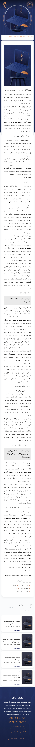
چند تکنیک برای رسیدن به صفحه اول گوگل (11, 676)
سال (27, 586)
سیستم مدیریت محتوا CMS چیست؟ (12, 658)
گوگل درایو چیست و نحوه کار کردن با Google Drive (11, 622)
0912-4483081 (17, 717)
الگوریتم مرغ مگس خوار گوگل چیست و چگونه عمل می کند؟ (11, 640)
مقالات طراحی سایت (21, 591)
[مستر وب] (5, 4)
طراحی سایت (24, 588)
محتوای (15, 588)
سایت (21, 586)
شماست (13, 586)
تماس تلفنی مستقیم (16, 727)
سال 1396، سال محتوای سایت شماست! (18, 575)
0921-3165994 (17, 721)
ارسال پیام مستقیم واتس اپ (18, 732)
